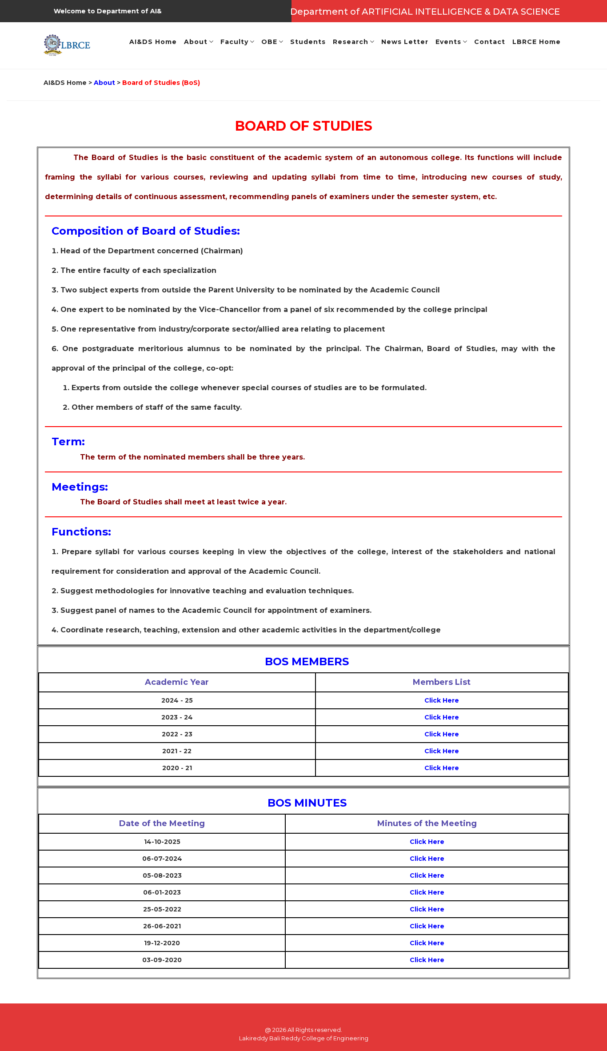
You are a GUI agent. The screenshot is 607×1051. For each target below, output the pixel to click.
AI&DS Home (65, 83)
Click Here (441, 700)
